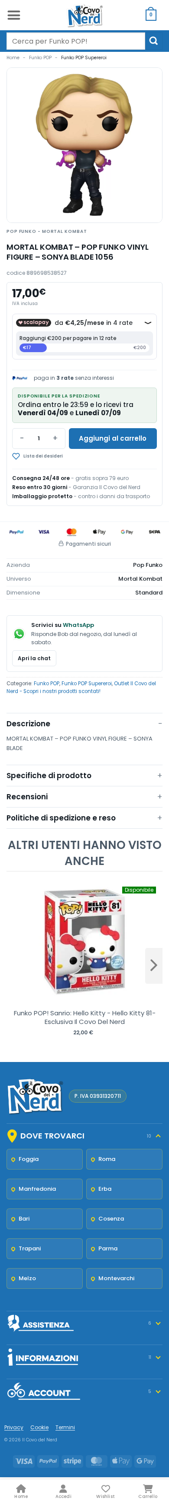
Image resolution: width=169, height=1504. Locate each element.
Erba (104, 1189)
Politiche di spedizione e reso (61, 818)
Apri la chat (34, 658)
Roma (106, 1159)
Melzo (27, 1278)
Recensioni (27, 797)
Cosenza (111, 1219)
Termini (65, 1427)
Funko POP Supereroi (84, 57)
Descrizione (28, 724)
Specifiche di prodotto (48, 775)
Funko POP (40, 57)
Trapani (30, 1248)
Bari (24, 1219)
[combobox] (75, 41)
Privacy (13, 1427)
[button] (13, 15)
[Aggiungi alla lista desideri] (63, 456)
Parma (107, 1248)
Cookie (39, 1427)
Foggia (29, 1159)
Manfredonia (37, 1189)
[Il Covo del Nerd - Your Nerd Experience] (84, 15)
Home (13, 57)
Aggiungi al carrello (112, 438)
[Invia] (153, 40)
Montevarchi (116, 1278)
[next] (153, 965)
